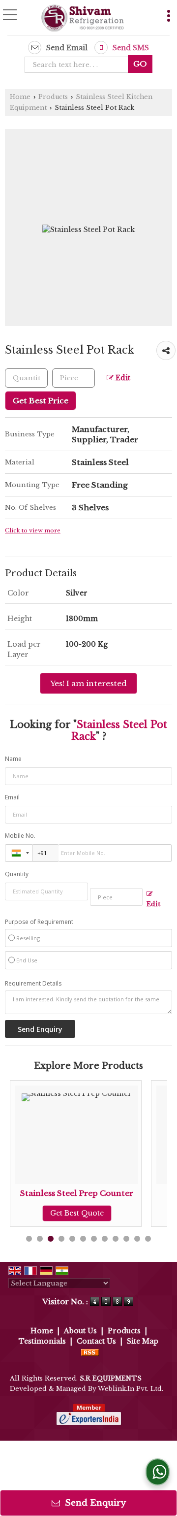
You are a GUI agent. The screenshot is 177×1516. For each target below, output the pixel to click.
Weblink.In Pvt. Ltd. (130, 1388)
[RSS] (90, 1351)
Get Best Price (40, 400)
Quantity (17, 874)
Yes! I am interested (88, 683)
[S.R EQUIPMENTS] (82, 18)
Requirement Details (33, 983)
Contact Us (96, 1341)
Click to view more (32, 530)
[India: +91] (18, 853)
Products (53, 96)
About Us (80, 1330)
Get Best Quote (40, 1213)
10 (126, 1239)
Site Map (142, 1341)
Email (12, 797)
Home (20, 96)
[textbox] (79, 65)
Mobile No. (20, 835)
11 (137, 1239)
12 (148, 1239)
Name (13, 759)
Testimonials (42, 1341)
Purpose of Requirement (39, 922)
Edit (122, 378)
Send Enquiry (94, 1503)
